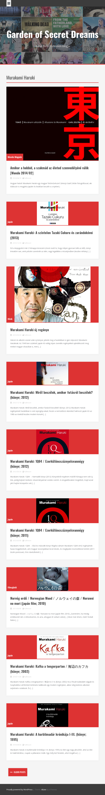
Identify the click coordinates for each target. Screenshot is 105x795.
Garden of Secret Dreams (52, 34)
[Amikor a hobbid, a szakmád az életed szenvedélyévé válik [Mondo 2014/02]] (52, 123)
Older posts (19, 772)
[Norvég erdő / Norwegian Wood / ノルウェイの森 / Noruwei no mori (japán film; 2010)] (52, 579)
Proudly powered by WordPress (19, 789)
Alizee (43, 789)
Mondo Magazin (15, 157)
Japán (10, 221)
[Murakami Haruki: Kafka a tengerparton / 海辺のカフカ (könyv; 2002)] (52, 647)
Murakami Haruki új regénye (29, 329)
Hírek (10, 318)
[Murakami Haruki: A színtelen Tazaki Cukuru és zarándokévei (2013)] (52, 213)
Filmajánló (12, 587)
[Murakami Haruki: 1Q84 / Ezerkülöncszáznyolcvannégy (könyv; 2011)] (52, 510)
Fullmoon (27, 178)
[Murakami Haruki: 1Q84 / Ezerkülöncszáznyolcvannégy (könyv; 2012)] (52, 441)
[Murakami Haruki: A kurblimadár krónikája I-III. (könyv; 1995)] (52, 715)
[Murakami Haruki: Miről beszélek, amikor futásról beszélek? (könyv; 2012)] (52, 373)
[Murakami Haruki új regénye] (52, 294)
